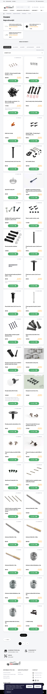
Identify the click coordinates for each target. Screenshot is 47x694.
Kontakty (13, 1)
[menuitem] (6, 10)
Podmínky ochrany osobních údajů (9, 674)
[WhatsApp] (38, 680)
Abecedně (38, 47)
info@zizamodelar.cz (38, 672)
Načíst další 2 (23, 635)
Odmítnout (29, 686)
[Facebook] (33, 680)
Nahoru (7, 639)
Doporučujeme (7, 47)
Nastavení (9, 692)
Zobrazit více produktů (23, 41)
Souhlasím (38, 686)
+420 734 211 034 (38, 675)
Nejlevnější (15, 47)
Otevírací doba (8, 1)
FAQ (4, 1)
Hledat (29, 7)
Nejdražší (22, 47)
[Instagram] (36, 680)
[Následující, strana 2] (23, 643)
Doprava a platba (6, 676)
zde (12, 689)
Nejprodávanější (30, 47)
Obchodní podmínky (6, 672)
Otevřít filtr (7, 52)
